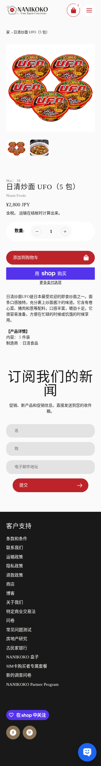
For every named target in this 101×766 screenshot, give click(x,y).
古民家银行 (16, 648)
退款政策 (14, 575)
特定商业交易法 (21, 611)
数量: (19, 230)
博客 (10, 593)
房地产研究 (16, 639)
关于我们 (14, 602)
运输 (23, 213)
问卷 (10, 620)
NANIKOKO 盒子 (22, 657)
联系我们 (14, 547)
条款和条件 (16, 538)
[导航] (89, 10)
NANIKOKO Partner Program (32, 684)
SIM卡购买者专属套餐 (26, 666)
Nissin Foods (16, 195)
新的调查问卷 (18, 675)
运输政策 (14, 557)
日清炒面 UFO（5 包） (31, 32)
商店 (10, 584)
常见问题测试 (18, 630)
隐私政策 (14, 566)
